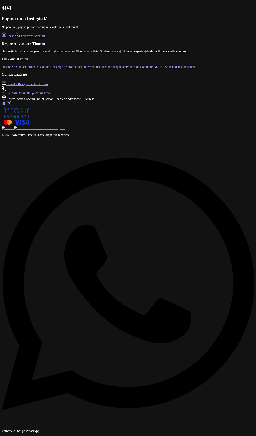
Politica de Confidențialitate (108, 66)
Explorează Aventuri (32, 36)
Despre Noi (9, 66)
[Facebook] (4, 104)
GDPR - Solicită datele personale (174, 66)
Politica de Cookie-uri (140, 66)
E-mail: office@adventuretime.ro (27, 84)
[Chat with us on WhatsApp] (128, 427)
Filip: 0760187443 (39, 93)
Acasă (10, 36)
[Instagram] (8, 104)
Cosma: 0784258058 (15, 93)
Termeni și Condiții (38, 66)
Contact (21, 66)
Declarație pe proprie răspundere (70, 66)
